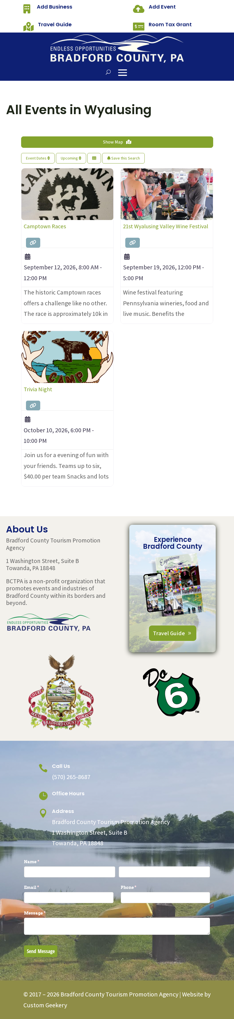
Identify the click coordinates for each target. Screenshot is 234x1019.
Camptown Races (45, 226)
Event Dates (36, 158)
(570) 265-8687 (71, 777)
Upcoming (70, 158)
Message (44, 913)
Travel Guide (55, 24)
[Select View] (94, 158)
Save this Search (125, 158)
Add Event (162, 6)
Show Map (113, 142)
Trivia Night (38, 389)
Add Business (54, 6)
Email (41, 887)
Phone (138, 887)
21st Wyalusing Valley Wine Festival (165, 226)
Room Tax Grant (170, 24)
